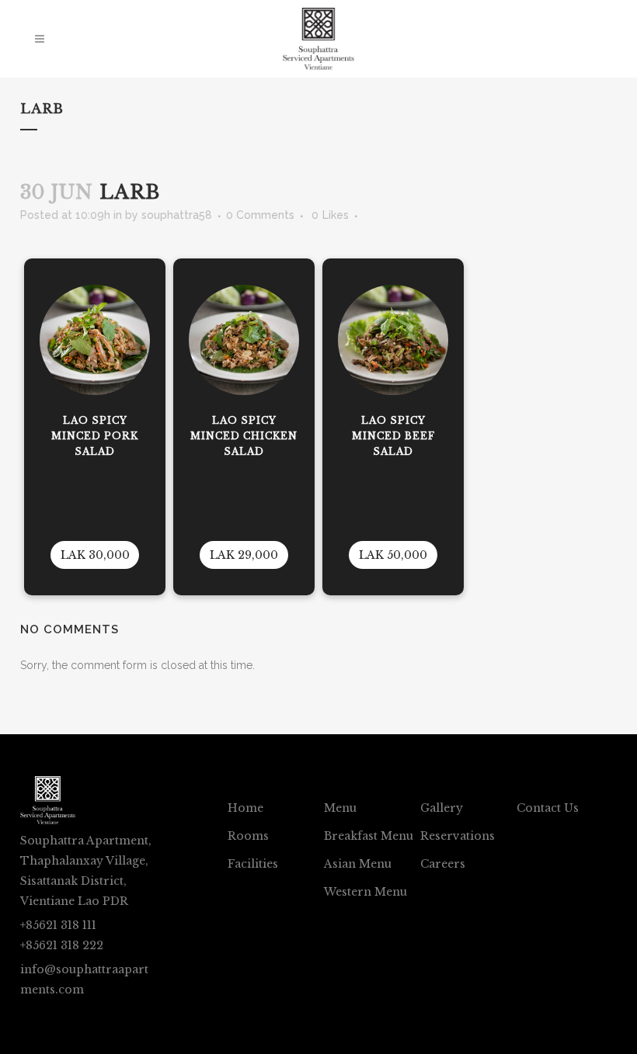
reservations (457, 836)
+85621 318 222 (61, 945)
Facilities (253, 864)
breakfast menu (368, 836)
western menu (365, 892)
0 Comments (260, 215)
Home (245, 808)
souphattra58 (176, 215)
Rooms (248, 836)
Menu (340, 808)
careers (442, 864)
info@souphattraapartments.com (84, 979)
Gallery (441, 808)
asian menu (358, 864)
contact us (548, 808)
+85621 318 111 (58, 925)
